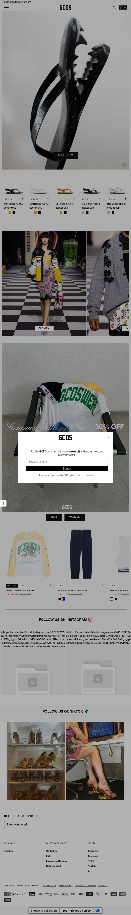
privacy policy (75, 475)
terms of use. (89, 475)
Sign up (67, 468)
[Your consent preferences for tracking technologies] (3, 503)
